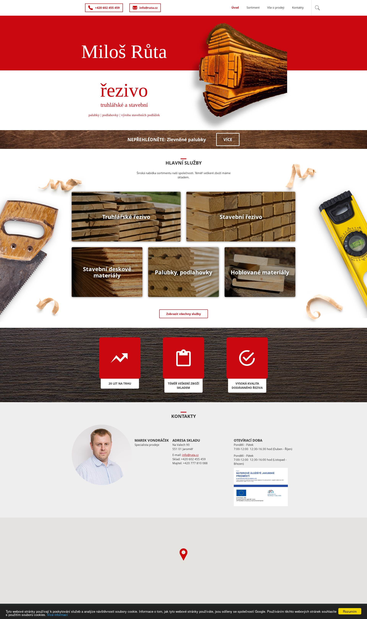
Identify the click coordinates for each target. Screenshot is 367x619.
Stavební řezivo (241, 216)
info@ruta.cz (148, 8)
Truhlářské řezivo (126, 216)
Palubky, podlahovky (183, 272)
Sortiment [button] (253, 7)
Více (227, 139)
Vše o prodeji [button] (275, 7)
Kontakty (298, 7)
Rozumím (350, 611)
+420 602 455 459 (107, 8)
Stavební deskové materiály (107, 272)
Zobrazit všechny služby (183, 314)
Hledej (317, 7)
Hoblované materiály (260, 272)
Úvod (235, 7)
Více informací (57, 614)
